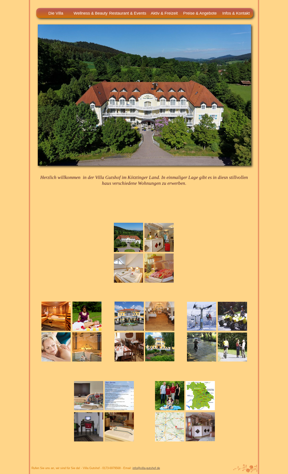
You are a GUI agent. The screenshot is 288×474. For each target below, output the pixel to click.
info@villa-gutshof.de (146, 468)
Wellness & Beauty (91, 13)
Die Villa (55, 13)
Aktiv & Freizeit (164, 13)
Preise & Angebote (200, 13)
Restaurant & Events (127, 13)
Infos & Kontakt (236, 13)
